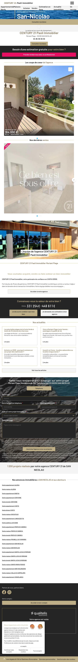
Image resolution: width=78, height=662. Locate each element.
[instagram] (9, 592)
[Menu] (72, 2)
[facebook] (4, 592)
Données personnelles (47, 659)
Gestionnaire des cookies (66, 659)
